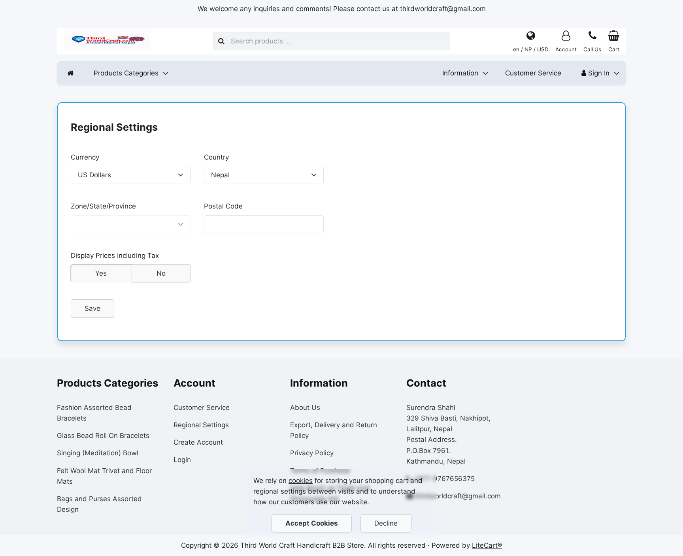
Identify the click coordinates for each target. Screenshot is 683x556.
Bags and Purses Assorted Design (99, 504)
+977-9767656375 (444, 479)
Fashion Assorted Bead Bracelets (94, 413)
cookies (301, 481)
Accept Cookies (311, 523)
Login (182, 460)
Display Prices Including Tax (115, 255)
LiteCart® (487, 545)
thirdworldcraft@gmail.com (458, 496)
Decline (386, 523)
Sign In (597, 73)
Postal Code (223, 206)
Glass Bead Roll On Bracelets (103, 436)
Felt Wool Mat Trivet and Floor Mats (104, 476)
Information (460, 73)
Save (92, 308)
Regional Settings (201, 425)
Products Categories (126, 73)
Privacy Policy (312, 453)
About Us (305, 407)
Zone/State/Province (103, 206)
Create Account (198, 442)
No (161, 273)
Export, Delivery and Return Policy (333, 430)
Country (216, 157)
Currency (85, 157)
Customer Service (533, 73)
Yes (101, 273)
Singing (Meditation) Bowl (97, 453)
